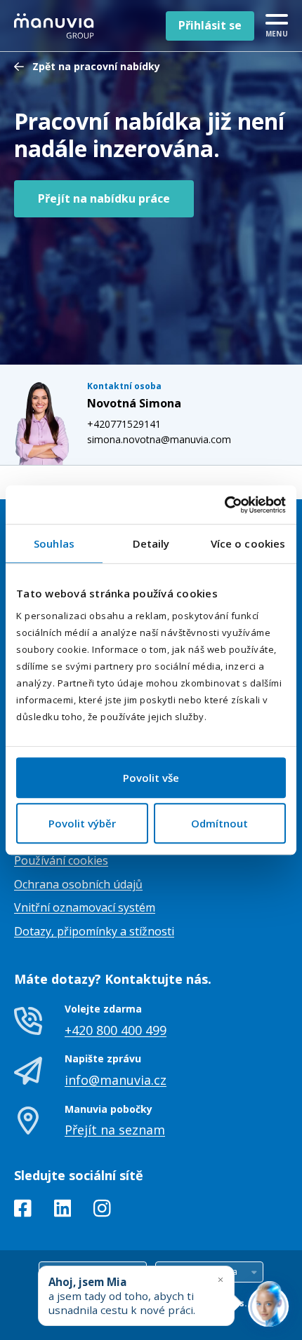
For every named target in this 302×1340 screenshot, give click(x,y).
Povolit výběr (82, 823)
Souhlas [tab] (54, 543)
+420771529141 (124, 424)
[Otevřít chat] (268, 1306)
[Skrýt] (220, 1279)
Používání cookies (61, 860)
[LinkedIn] (63, 1211)
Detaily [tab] (151, 543)
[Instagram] (102, 1211)
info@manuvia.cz (115, 1079)
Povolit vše (151, 778)
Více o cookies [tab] (248, 543)
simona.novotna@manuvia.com (159, 439)
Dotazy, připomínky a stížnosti (94, 931)
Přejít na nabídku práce (104, 198)
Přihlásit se (210, 25)
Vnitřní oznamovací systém (84, 907)
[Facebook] (23, 1211)
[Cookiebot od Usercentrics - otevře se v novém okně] (224, 505)
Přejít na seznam (115, 1129)
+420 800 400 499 (115, 1030)
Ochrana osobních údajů (78, 884)
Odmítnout (219, 823)
